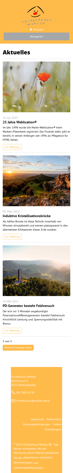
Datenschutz (54, 419)
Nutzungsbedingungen (36, 424)
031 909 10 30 (25, 392)
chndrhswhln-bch (33, 400)
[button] (36, 36)
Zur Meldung (12, 147)
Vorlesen (38, 29)
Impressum (37, 419)
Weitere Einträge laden (18, 347)
